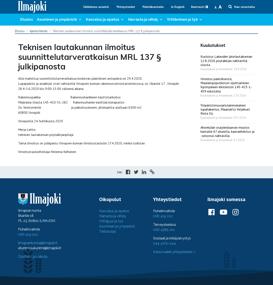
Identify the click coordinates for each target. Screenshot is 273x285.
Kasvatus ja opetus (102, 19)
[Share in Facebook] (128, 172)
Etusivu (26, 19)
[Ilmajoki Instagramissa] (235, 212)
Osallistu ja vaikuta (32, 257)
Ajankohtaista (38, 31)
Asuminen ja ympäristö (57, 19)
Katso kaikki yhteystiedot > (174, 252)
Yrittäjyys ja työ (111, 221)
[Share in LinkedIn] (144, 172)
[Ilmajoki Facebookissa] (211, 212)
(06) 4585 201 (164, 230)
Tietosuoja (107, 231)
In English (177, 7)
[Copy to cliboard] (152, 172)
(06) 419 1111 (28, 234)
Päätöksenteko (153, 7)
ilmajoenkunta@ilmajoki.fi (37, 243)
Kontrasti (197, 7)
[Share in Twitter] (136, 172)
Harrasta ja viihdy (143, 19)
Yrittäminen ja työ (182, 19)
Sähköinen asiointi (96, 7)
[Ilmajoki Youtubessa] (223, 212)
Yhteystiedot (125, 7)
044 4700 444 (164, 243)
